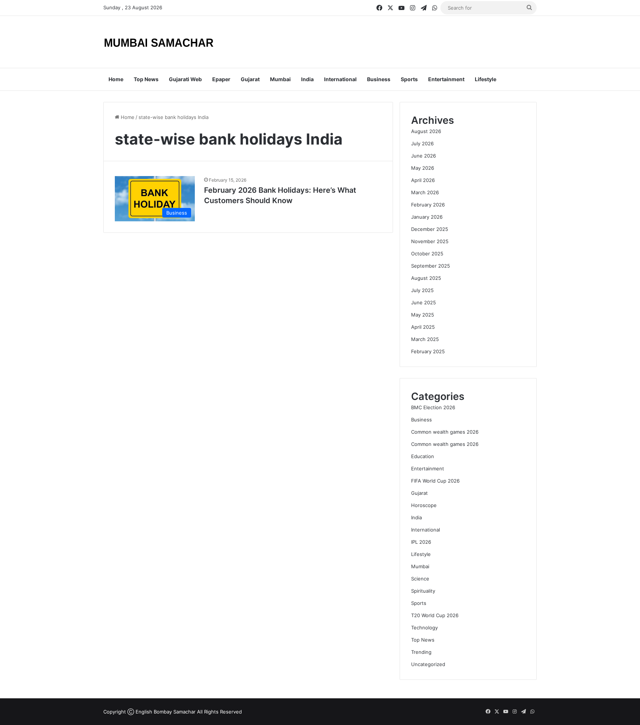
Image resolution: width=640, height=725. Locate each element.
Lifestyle (485, 79)
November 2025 (430, 241)
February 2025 (428, 351)
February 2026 (428, 205)
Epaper (221, 79)
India (307, 79)
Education (422, 456)
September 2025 (430, 266)
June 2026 (423, 156)
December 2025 (429, 229)
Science (420, 579)
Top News (146, 79)
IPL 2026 (421, 542)
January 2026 (427, 217)
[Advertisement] (394, 40)
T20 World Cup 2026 (435, 615)
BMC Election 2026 (433, 407)
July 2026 (422, 143)
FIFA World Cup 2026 (435, 481)
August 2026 (426, 131)
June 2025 (423, 302)
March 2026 (425, 192)
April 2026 (423, 180)
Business (378, 79)
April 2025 (423, 327)
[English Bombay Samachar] (158, 42)
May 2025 (422, 315)
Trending (421, 652)
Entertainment (446, 79)
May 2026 (422, 168)
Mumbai (280, 79)
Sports (409, 79)
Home (116, 79)
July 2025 (422, 290)
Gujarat (250, 79)
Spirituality (423, 591)
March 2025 (425, 339)
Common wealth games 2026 (445, 432)
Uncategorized (428, 664)
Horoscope (424, 505)
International (340, 79)
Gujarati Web (185, 79)
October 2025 (427, 253)
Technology (424, 627)
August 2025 (426, 278)
